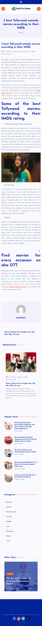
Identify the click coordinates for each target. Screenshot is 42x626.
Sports (9, 536)
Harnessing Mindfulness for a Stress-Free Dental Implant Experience (25, 464)
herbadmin (8, 51)
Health (9, 521)
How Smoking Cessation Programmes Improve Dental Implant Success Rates (25, 439)
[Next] (36, 557)
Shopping (10, 531)
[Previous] (32, 557)
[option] (21, 576)
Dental (9, 507)
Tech (8, 541)
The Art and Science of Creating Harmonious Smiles (18, 581)
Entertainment (18, 51)
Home (21, 32)
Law (8, 526)
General (9, 516)
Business (9, 502)
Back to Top (21, 622)
